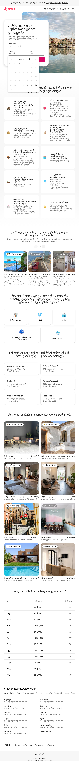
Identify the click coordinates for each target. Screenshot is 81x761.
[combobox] (26, 46)
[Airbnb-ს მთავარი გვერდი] (9, 9)
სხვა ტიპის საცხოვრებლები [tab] (32, 693)
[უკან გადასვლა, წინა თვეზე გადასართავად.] (11, 59)
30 (36, 85)
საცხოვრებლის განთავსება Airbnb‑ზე (59, 9)
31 (11, 89)
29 (32, 85)
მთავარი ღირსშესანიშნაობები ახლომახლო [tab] (61, 693)
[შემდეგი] (43, 246)
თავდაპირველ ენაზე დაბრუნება (57, 3)
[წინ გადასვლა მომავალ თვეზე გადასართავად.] (35, 59)
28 (27, 85)
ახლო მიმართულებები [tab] (12, 693)
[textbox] (17, 53)
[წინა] (36, 246)
